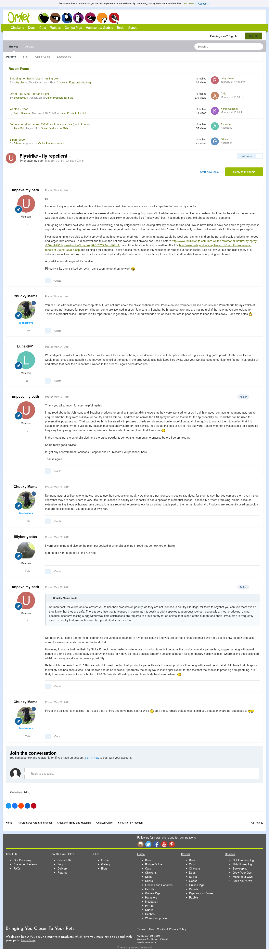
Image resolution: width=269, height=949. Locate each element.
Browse (13, 46)
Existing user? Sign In (224, 36)
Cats (67, 17)
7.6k (27, 330)
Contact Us (64, 860)
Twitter (148, 844)
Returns (62, 872)
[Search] (259, 46)
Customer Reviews (25, 864)
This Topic (244, 46)
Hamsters (151, 897)
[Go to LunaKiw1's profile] (26, 360)
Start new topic (209, 172)
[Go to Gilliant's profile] (215, 141)
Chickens (43, 17)
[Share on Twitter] (8, 806)
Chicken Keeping (243, 860)
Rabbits (78, 17)
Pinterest (172, 844)
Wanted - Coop (19, 109)
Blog (104, 868)
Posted (57, 190)
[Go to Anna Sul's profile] (215, 126)
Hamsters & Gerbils (99, 27)
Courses (230, 854)
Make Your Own (243, 877)
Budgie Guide (153, 864)
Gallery (105, 864)
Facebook (156, 844)
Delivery (63, 868)
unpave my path (25, 189)
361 (27, 380)
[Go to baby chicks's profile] (215, 80)
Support (133, 27)
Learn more (188, 3)
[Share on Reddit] (21, 806)
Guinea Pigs (90, 17)
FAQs (17, 868)
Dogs (55, 17)
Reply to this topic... (42, 773)
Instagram (140, 844)
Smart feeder (18, 139)
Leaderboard (64, 56)
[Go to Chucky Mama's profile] (26, 310)
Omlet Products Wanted (51, 143)
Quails (149, 910)
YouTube (164, 844)
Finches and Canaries (159, 885)
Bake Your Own (242, 881)
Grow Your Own (242, 872)
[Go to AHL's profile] (215, 96)
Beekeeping (240, 868)
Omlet (21, 17)
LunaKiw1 (25, 346)
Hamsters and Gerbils (102, 17)
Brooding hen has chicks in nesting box (34, 78)
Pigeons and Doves (201, 893)
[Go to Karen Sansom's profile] (215, 111)
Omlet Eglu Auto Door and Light (29, 94)
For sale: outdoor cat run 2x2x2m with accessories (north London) (51, 124)
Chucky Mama (25, 296)
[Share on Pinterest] (33, 806)
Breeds (185, 854)
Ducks (149, 881)
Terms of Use (145, 929)
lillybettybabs (25, 536)
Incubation (151, 901)
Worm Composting (156, 918)
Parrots (149, 906)
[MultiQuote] (48, 280)
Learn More (28, 940)
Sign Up (253, 36)
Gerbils (149, 889)
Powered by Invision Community (134, 947)
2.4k (27, 571)
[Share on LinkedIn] (27, 806)
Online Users (42, 56)
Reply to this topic (244, 172)
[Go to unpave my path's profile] (11, 158)
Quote (57, 280)
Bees (148, 860)
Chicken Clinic (74, 161)
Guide (141, 854)
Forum (105, 860)
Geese (193, 881)
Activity (29, 46)
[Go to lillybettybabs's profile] (26, 550)
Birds (114, 18)
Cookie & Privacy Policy (171, 929)
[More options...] (256, 190)
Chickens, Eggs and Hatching (74, 82)
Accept (202, 3)
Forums (11, 56)
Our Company (22, 860)
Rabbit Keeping (242, 864)
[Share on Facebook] (15, 806)
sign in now (92, 757)
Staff (25, 56)
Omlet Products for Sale (59, 97)
